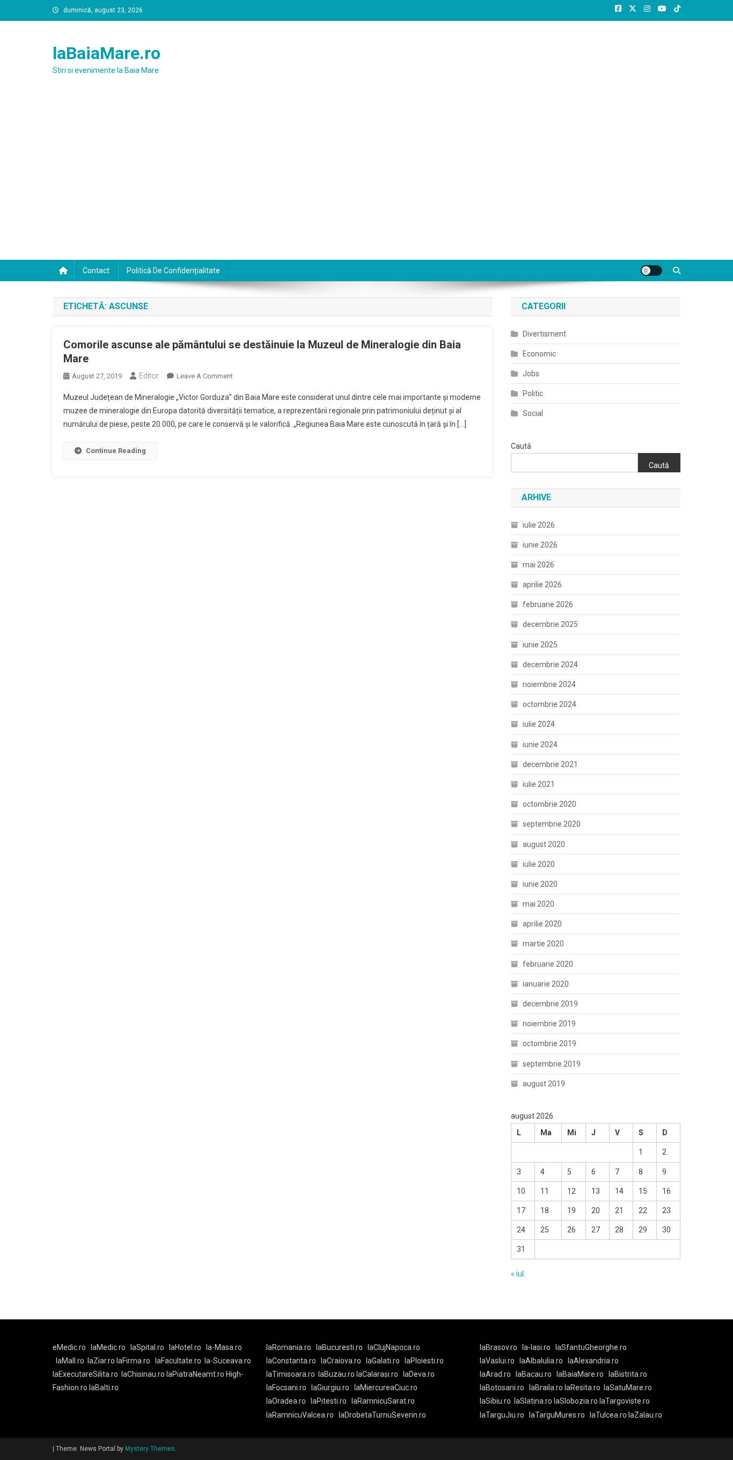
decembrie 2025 (550, 624)
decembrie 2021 (550, 764)
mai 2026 (538, 564)
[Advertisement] (366, 179)
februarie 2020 (548, 964)
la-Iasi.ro (536, 1347)
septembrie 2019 (552, 1064)
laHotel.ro (185, 1347)
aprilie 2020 (542, 923)
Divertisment (544, 334)
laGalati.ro (383, 1360)
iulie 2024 (539, 724)
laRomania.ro (288, 1347)
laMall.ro (70, 1360)
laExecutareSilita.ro (85, 1374)
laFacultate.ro (178, 1360)
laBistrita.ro (628, 1374)
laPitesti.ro (329, 1401)
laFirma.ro (133, 1360)
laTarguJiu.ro (504, 1415)
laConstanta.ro (291, 1360)
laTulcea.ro (609, 1415)
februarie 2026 (548, 604)
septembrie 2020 (552, 824)
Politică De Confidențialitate (173, 270)
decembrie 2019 (550, 1003)
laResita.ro (582, 1387)
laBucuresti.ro (339, 1347)
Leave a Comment (205, 376)
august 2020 (544, 844)
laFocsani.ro (286, 1387)
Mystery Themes (150, 1448)
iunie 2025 (540, 644)
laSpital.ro (147, 1347)
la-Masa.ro (224, 1347)
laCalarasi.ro (377, 1374)
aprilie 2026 (542, 584)
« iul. (518, 1273)
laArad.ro (495, 1374)
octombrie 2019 (549, 1043)
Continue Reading (116, 451)
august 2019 (544, 1083)
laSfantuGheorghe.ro (591, 1347)
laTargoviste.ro (624, 1401)
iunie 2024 (540, 744)
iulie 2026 (539, 525)
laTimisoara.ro (290, 1374)
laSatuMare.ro (628, 1387)
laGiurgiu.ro (332, 1387)
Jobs (531, 373)
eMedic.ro (69, 1347)
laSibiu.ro (495, 1401)
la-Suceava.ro (227, 1360)
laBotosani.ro (502, 1387)
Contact (96, 270)
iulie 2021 (539, 784)
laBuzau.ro (337, 1374)
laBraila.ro (546, 1387)
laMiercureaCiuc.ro (385, 1387)
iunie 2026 (540, 545)
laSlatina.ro (533, 1401)
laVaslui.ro (499, 1360)
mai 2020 (538, 904)
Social (533, 413)
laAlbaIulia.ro (541, 1360)
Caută (521, 446)
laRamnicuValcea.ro (300, 1415)
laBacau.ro (534, 1374)
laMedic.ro (109, 1347)
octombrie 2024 (549, 704)
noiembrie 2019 (549, 1023)
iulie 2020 (539, 864)
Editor (149, 375)
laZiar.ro (101, 1360)
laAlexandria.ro (593, 1360)
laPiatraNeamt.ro (195, 1374)
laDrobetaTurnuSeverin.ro (382, 1415)
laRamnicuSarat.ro (383, 1401)
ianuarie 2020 (546, 984)
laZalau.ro (645, 1415)
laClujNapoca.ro (394, 1347)
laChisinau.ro (143, 1374)
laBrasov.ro (498, 1347)
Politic (533, 393)
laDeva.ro (419, 1374)
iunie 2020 (540, 884)
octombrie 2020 (549, 804)
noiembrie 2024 (549, 684)
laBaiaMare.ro (106, 53)
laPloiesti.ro (424, 1360)
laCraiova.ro (341, 1360)
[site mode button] (651, 270)
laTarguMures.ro (557, 1415)
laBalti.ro (104, 1387)
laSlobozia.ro (576, 1401)
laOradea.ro (286, 1401)
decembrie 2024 (550, 664)
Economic (539, 353)
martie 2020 (543, 943)
